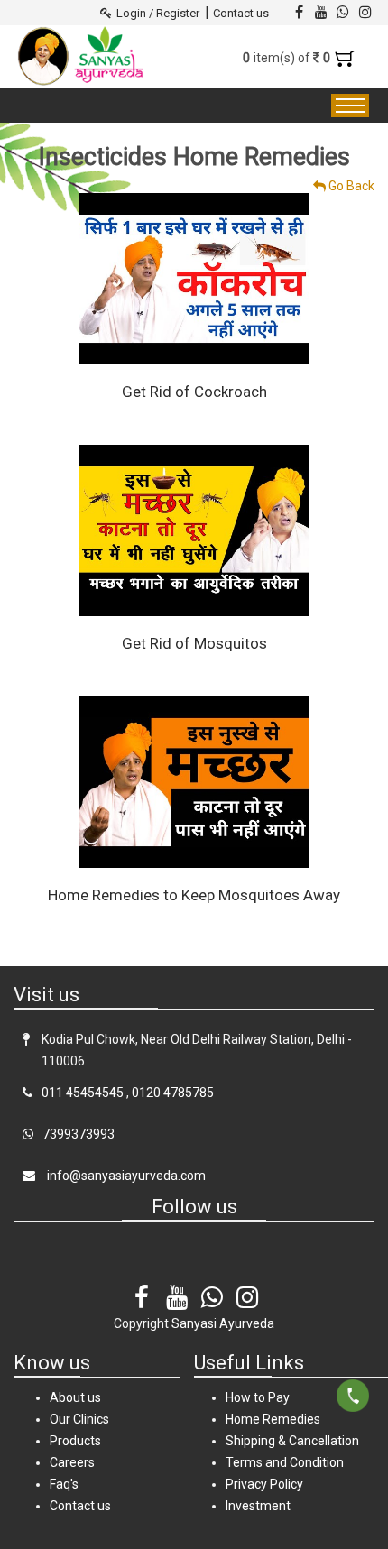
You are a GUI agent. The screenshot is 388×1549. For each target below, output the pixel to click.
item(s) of (288, 58)
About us (75, 1397)
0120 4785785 (173, 1092)
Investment (258, 1505)
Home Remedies (273, 1419)
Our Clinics (79, 1419)
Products (75, 1441)
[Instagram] (247, 1285)
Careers (72, 1462)
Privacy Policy (264, 1484)
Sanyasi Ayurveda (222, 1323)
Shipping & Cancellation (292, 1441)
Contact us (241, 13)
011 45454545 (83, 1092)
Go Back (350, 186)
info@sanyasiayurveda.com (125, 1175)
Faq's (64, 1484)
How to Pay (258, 1397)
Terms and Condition (285, 1462)
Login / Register (158, 13)
